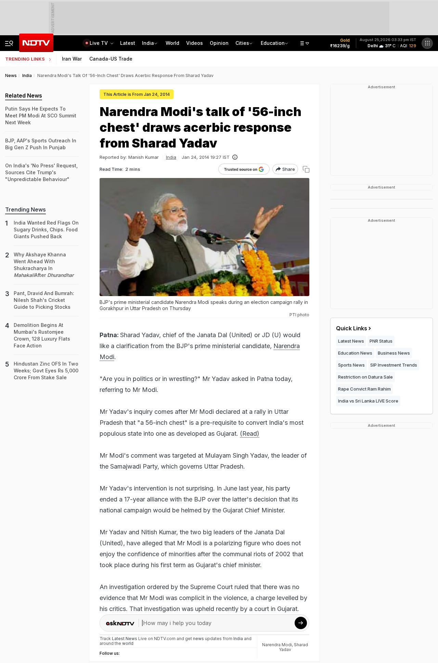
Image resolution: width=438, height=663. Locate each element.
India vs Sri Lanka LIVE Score (368, 401)
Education (273, 43)
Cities (242, 43)
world (127, 643)
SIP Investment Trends (393, 365)
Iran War (72, 59)
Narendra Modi (277, 644)
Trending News (25, 209)
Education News (355, 353)
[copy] (306, 169)
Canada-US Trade (110, 59)
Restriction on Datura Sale (365, 377)
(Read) (249, 433)
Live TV (99, 43)
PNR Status (381, 341)
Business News (394, 353)
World (172, 43)
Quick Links (351, 328)
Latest (127, 43)
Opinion (219, 43)
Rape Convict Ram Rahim (364, 389)
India (148, 43)
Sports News (351, 365)
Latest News (351, 341)
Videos (194, 43)
